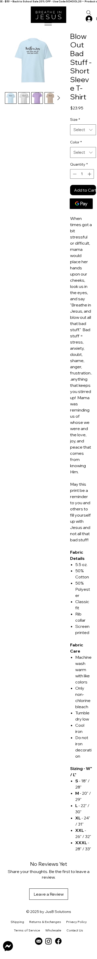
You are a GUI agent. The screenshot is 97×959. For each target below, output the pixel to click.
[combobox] (83, 129)
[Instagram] (48, 941)
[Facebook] (58, 941)
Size (75, 119)
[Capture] (38, 941)
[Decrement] (74, 173)
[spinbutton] (82, 173)
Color (76, 142)
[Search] (88, 12)
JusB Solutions (58, 911)
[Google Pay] (81, 203)
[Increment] (90, 173)
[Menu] (48, 22)
